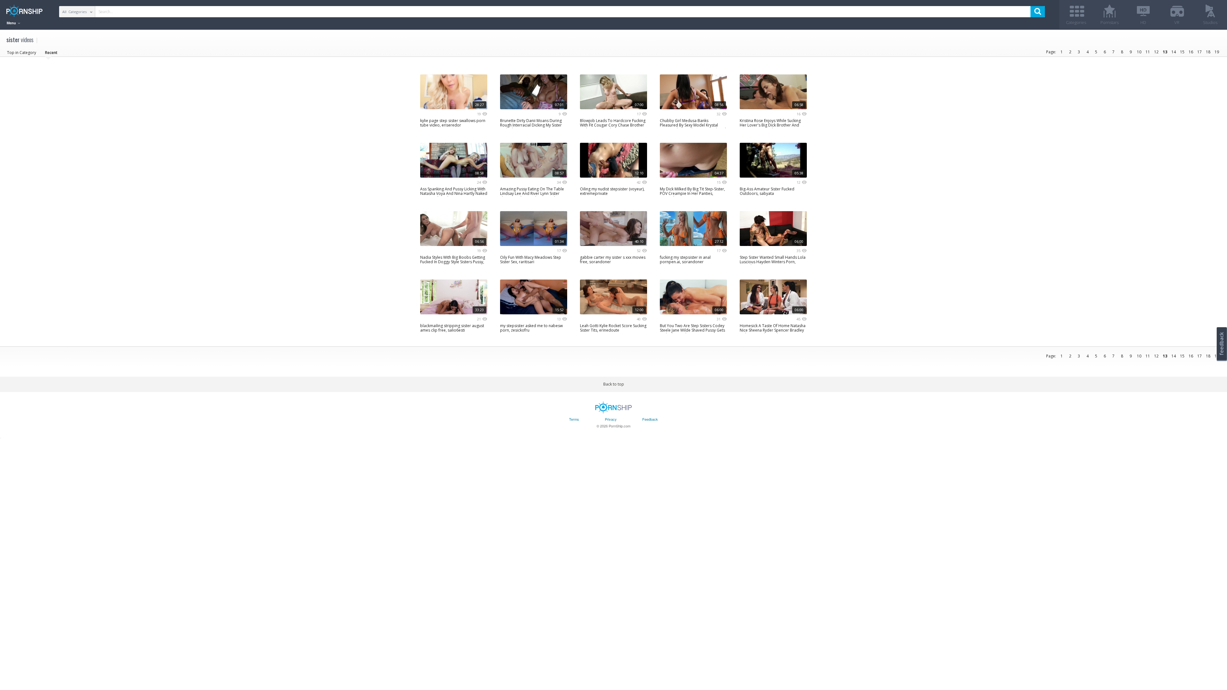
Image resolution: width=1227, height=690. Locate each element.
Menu (12, 23)
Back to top (613, 384)
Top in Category (21, 52)
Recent (51, 52)
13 (1165, 52)
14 (1173, 52)
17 (1199, 52)
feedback (1221, 343)
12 (1156, 52)
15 (1182, 52)
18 (1208, 52)
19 (1217, 52)
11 (1148, 52)
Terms (574, 419)
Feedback (650, 419)
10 (1139, 52)
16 (1191, 52)
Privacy (611, 419)
